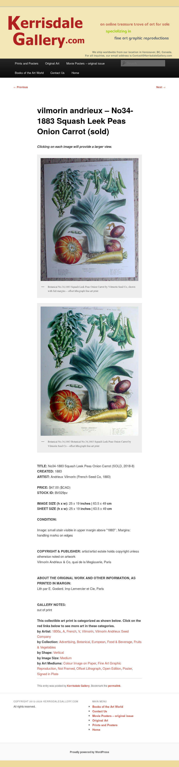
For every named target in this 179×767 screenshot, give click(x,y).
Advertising (67, 641)
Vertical (58, 652)
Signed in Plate (47, 673)
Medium (66, 657)
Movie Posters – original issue (85, 63)
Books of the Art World (29, 73)
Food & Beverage (119, 641)
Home (75, 73)
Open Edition (112, 668)
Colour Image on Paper (79, 663)
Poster (127, 668)
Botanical (83, 641)
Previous (21, 87)
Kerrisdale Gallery (78, 686)
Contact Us (57, 73)
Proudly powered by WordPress (89, 752)
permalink (114, 686)
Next (160, 87)
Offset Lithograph (88, 668)
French (71, 631)
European (98, 641)
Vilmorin (87, 631)
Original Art (52, 63)
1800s (56, 631)
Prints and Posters (26, 63)
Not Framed (66, 668)
